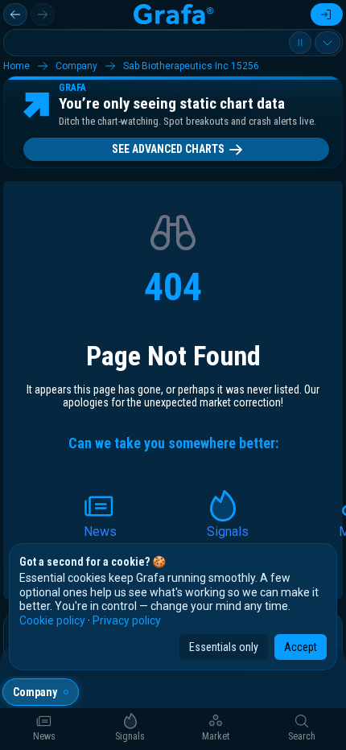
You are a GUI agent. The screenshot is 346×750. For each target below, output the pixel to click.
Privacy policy (127, 620)
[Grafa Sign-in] (327, 14)
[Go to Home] (173, 14)
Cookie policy (52, 620)
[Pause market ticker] (300, 42)
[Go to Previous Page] (15, 14)
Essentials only (223, 647)
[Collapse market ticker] (327, 42)
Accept (300, 647)
